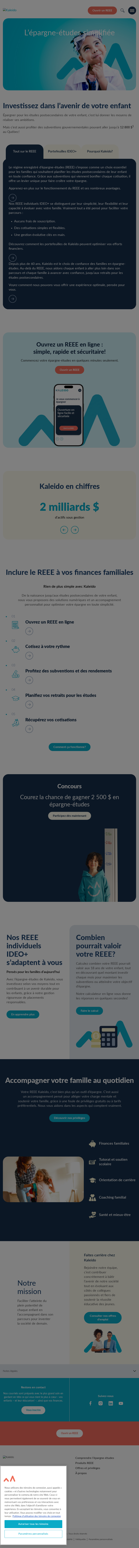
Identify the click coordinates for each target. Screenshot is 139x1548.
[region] (33, 1505)
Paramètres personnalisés (33, 1534)
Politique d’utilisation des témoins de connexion (36, 1516)
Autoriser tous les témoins (33, 1524)
